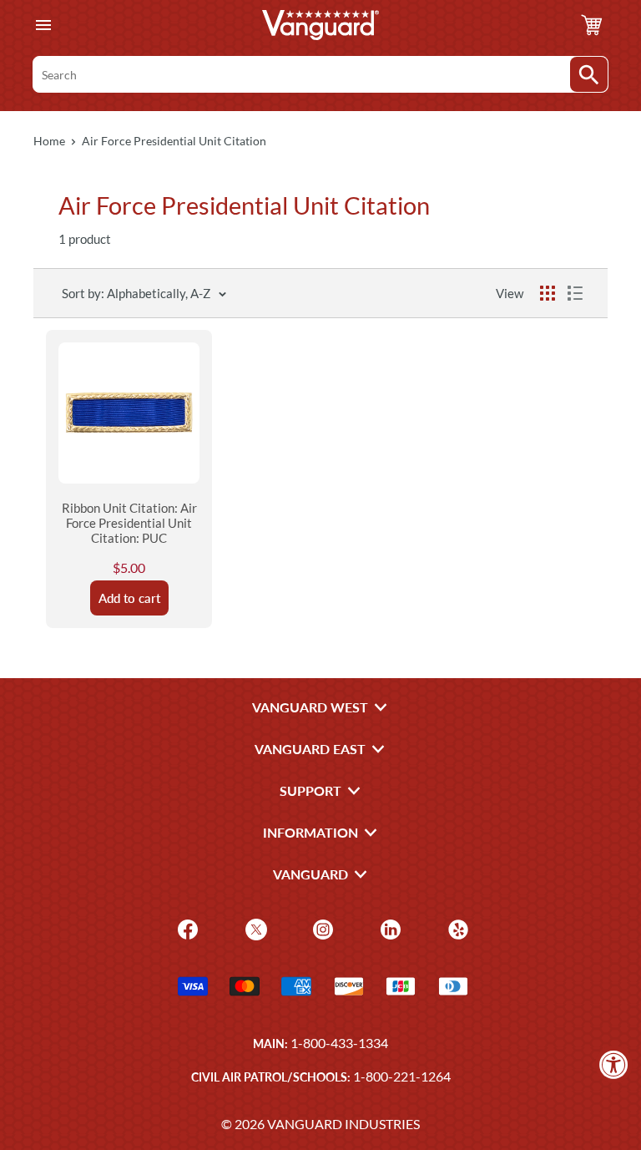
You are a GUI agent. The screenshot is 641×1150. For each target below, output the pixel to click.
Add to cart (129, 597)
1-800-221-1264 (402, 1076)
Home (49, 141)
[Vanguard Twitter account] (254, 928)
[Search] (589, 74)
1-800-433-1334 (339, 1043)
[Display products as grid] (547, 293)
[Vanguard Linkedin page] (388, 928)
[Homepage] (320, 25)
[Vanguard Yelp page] (456, 928)
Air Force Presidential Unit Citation (174, 141)
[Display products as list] (575, 293)
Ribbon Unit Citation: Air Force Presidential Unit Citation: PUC (129, 522)
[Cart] (592, 25)
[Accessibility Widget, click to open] (614, 1064)
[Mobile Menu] (43, 25)
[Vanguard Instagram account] (321, 928)
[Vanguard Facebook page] (186, 928)
